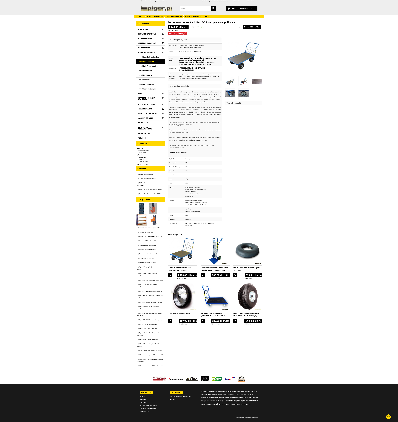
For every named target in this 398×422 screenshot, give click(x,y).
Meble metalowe (145, 109)
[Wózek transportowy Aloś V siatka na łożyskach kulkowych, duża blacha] (215, 237)
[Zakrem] (192, 377)
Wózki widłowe (144, 48)
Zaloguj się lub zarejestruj (220, 1)
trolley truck (197, 223)
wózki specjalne (145, 80)
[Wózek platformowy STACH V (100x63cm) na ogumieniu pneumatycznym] (182, 237)
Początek (139, 16)
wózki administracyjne (147, 89)
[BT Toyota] (159, 377)
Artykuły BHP (144, 133)
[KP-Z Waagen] (205, 377)
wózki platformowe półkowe (150, 66)
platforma (187, 223)
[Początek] (156, 8)
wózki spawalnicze (146, 71)
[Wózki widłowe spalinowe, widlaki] (241, 377)
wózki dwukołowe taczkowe (149, 57)
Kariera (143, 399)
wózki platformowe (174, 16)
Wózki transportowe (155, 16)
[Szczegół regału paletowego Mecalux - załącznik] (153, 215)
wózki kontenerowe (146, 84)
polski (251, 1)
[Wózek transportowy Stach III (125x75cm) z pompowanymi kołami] (243, 38)
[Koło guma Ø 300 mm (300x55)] (182, 283)
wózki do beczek (145, 75)
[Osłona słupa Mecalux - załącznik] (153, 204)
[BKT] (217, 377)
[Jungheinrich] (176, 377)
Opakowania (143, 29)
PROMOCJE (142, 138)
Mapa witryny (145, 411)
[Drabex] (229, 377)
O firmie (143, 402)
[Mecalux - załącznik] (141, 204)
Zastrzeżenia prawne (148, 408)
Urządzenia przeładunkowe (145, 128)
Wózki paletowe (145, 38)
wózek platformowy (206, 223)
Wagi (140, 93)
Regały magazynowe (147, 34)
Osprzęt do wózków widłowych (146, 99)
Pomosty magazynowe (148, 113)
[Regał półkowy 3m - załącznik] (141, 215)
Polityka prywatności (148, 405)
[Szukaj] (213, 8)
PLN (237, 1)
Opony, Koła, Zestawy (147, 104)
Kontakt (204, 1)
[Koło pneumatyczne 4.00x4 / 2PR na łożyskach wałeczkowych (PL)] (247, 283)
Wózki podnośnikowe (147, 43)
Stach (191, 223)
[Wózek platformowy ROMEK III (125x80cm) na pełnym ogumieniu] (215, 283)
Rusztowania (143, 123)
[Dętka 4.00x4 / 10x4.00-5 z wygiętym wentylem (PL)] (247, 237)
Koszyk (173, 399)
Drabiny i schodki (145, 118)
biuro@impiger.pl (161, 1)
